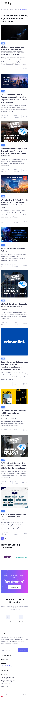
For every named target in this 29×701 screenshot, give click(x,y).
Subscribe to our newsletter (9, 647)
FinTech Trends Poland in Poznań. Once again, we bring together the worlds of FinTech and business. (14, 98)
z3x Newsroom (13, 9)
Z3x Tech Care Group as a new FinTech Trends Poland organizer (13, 516)
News (3, 43)
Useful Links (5, 655)
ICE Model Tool (5, 687)
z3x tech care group (21, 694)
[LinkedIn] (21, 617)
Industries (4, 659)
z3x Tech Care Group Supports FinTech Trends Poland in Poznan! (14, 306)
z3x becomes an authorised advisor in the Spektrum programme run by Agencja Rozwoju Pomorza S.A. (12, 50)
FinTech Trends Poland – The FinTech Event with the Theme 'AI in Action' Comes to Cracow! (14, 465)
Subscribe (23, 650)
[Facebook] (8, 617)
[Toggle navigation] (26, 3)
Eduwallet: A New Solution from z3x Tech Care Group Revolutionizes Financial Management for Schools (14, 365)
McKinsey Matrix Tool (7, 678)
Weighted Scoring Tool (8, 681)
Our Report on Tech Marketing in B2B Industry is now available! (14, 413)
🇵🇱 (2, 696)
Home (4, 9)
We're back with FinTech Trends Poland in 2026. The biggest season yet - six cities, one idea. (14, 203)
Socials (3, 670)
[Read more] (14, 32)
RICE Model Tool (6, 684)
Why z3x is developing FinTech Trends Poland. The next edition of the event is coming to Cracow (14, 152)
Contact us (14, 587)
